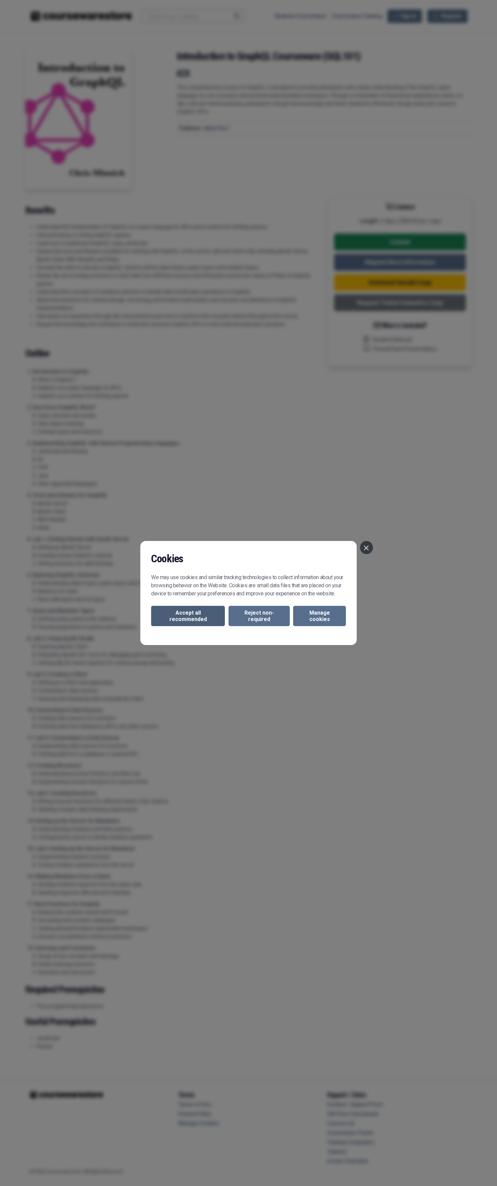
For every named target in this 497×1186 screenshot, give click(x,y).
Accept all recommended (188, 616)
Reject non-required (259, 616)
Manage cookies (319, 616)
